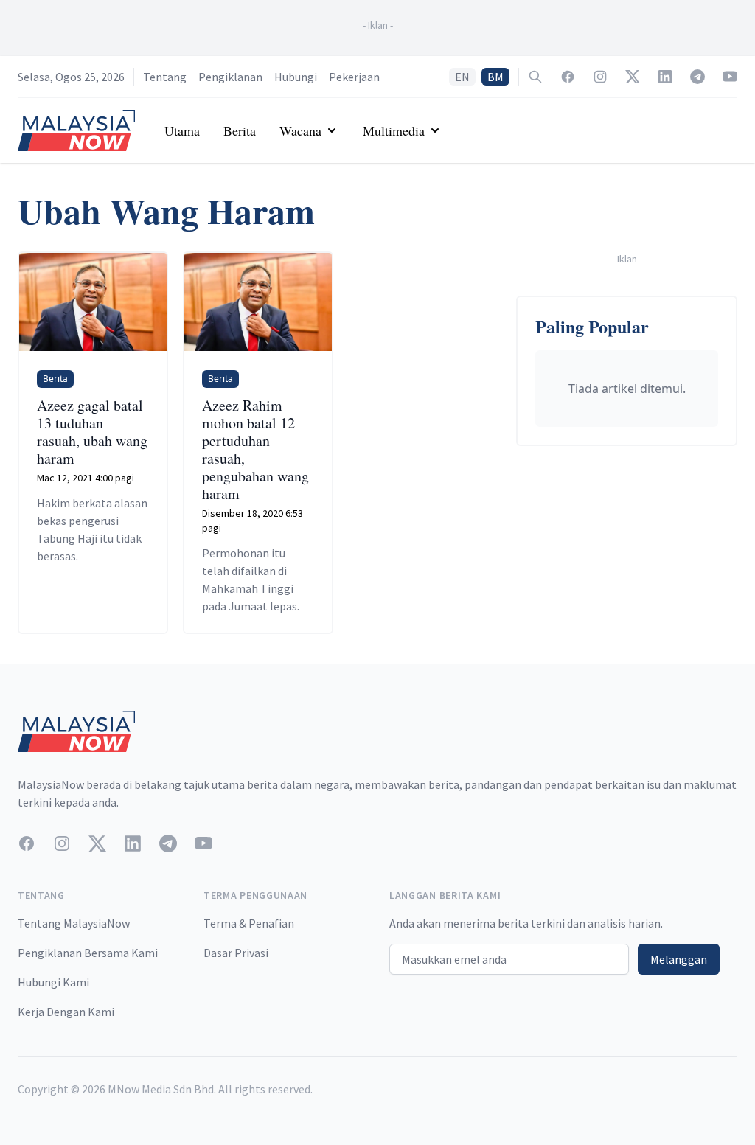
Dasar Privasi (235, 952)
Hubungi (295, 76)
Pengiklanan (230, 76)
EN (462, 76)
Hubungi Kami (53, 982)
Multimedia (394, 130)
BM (495, 76)
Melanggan (678, 959)
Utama (182, 130)
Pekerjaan (354, 76)
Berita (239, 130)
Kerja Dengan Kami (66, 1011)
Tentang (165, 76)
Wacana (300, 130)
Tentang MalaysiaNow (74, 923)
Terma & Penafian (248, 923)
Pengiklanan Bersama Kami (88, 952)
